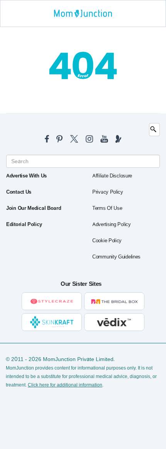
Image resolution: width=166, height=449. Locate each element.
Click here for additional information (65, 385)
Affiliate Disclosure (112, 176)
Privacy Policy (107, 192)
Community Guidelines (116, 257)
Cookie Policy (107, 240)
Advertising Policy (111, 224)
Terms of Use (107, 208)
